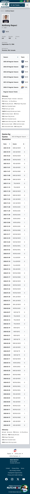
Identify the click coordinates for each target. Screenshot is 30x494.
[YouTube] (23, 479)
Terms (22, 468)
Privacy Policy (15, 468)
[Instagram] (12, 479)
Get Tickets (16, 5)
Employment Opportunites (15, 472)
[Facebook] (6, 479)
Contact (8, 468)
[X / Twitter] (18, 479)
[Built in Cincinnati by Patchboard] (15, 487)
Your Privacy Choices (15, 470)
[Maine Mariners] (5, 5)
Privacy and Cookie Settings (15, 475)
